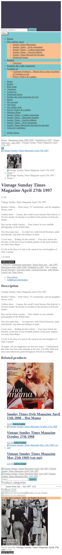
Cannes (53, 267)
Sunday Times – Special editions (27, 52)
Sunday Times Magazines (24, 44)
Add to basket (8, 262)
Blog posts (12, 86)
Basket (10, 60)
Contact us (12, 68)
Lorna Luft (6, 272)
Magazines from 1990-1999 (21, 140)
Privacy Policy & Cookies (24, 76)
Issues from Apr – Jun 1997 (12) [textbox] (30, 486)
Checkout (17, 63)
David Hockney (8, 270)
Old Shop (11, 104)
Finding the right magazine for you (22, 97)
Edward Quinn (23, 270)
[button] (2, 148)
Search (32, 30)
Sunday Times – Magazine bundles (23, 117)
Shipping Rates (14, 112)
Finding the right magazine (21, 65)
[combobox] (31, 486)
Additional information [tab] (17, 280)
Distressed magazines (21, 264)
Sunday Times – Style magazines (28, 47)
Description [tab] (12, 277)
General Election (39, 270)
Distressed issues (20, 57)
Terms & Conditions (16, 128)
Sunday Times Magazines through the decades (28, 125)
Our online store (15, 41)
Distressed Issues (14, 94)
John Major (53, 270)
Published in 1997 (43, 140)
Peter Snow (17, 272)
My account (12, 102)
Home (10, 38)
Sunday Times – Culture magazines (29, 49)
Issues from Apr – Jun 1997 (45, 264)
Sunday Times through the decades (28, 55)
